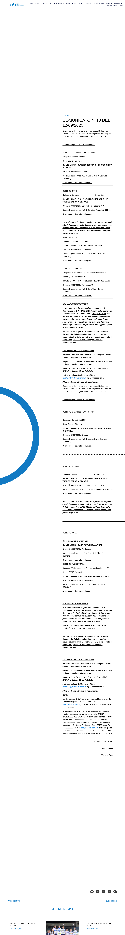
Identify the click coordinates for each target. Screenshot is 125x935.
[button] (92, 891)
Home (31, 3)
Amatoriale (77, 3)
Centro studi (117, 3)
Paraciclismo (87, 3)
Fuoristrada (59, 3)
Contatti (121, 5)
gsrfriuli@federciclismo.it (74, 378)
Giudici (96, 3)
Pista (51, 3)
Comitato (37, 3)
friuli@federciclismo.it (71, 704)
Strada (44, 3)
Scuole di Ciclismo (112, 5)
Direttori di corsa (105, 3)
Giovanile (68, 3)
